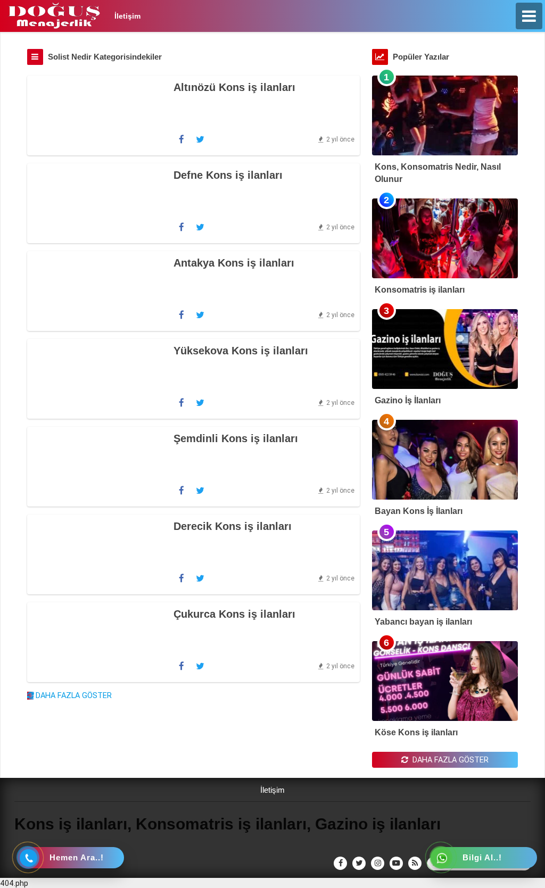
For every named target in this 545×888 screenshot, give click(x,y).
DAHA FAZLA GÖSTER (73, 695)
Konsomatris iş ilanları (420, 289)
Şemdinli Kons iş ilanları (236, 438)
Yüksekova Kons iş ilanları (241, 350)
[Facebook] (181, 139)
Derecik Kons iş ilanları (233, 526)
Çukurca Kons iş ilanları (234, 614)
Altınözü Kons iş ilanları (234, 87)
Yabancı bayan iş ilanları (423, 621)
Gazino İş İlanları (408, 400)
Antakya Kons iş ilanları (234, 263)
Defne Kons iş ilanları (228, 175)
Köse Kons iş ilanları (416, 732)
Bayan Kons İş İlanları (419, 511)
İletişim (127, 16)
